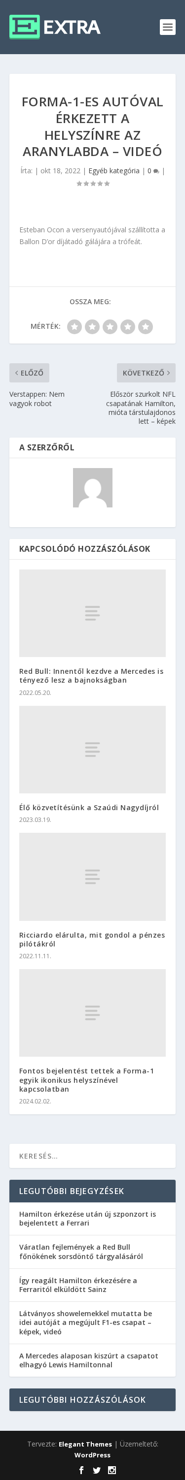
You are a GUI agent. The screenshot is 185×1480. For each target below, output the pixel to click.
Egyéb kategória (114, 170)
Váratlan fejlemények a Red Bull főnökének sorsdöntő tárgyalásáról (81, 1251)
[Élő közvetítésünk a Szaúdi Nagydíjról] (92, 749)
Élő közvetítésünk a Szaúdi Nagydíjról (89, 807)
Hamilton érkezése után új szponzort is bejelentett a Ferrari (87, 1218)
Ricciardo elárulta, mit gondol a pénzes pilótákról (92, 939)
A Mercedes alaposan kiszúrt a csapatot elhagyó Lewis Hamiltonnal (88, 1360)
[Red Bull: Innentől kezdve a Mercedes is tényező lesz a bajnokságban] (92, 613)
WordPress (92, 1454)
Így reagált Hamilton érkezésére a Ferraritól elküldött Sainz (78, 1285)
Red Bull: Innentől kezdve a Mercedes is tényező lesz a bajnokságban (91, 675)
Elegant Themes (85, 1444)
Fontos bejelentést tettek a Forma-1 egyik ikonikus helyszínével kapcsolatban (86, 1079)
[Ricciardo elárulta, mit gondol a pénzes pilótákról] (92, 876)
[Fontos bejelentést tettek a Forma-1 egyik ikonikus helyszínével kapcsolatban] (92, 1013)
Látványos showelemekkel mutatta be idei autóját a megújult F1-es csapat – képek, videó (85, 1322)
